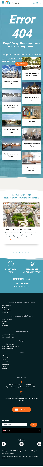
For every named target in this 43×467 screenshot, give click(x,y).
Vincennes (5, 312)
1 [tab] (14, 253)
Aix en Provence (7, 319)
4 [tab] (23, 253)
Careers (4, 360)
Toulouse (4, 328)
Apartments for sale (8, 337)
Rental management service (10, 346)
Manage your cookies (8, 453)
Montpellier (5, 325)
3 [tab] (20, 253)
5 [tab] (26, 253)
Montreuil (4, 308)
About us (4, 355)
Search (23, 64)
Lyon (3, 323)
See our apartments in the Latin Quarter (16, 239)
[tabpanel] (21, 224)
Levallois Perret (6, 305)
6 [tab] (29, 253)
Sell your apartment (8, 348)
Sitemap (4, 368)
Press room (5, 357)
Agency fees (5, 366)
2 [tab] (17, 253)
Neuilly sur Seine (6, 310)
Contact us (24, 409)
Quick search (6, 420)
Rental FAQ (5, 362)
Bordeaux (5, 321)
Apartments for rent (8, 335)
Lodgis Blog (5, 364)
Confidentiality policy (31, 451)
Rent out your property (9, 344)
